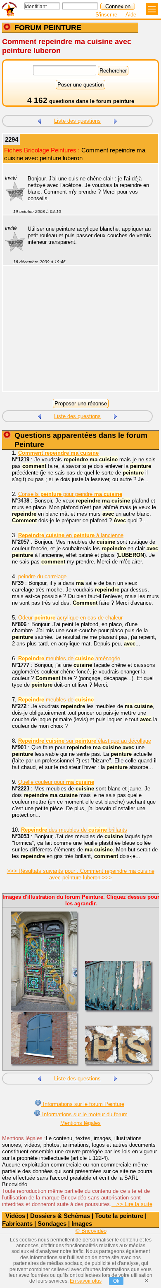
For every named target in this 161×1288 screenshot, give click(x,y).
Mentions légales (80, 1123)
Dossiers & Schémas (60, 1215)
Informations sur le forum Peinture (82, 1104)
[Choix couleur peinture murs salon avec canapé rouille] (115, 120)
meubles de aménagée (69, 658)
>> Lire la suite (131, 1204)
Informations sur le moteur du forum (84, 1114)
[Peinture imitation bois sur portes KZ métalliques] (39, 120)
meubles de (56, 700)
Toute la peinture (119, 1215)
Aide (130, 15)
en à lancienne (70, 535)
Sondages (52, 1223)
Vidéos (15, 1215)
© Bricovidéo (91, 1231)
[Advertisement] (76, 333)
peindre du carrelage (42, 576)
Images (81, 1223)
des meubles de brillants (74, 830)
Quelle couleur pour (56, 782)
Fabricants (17, 1223)
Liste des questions (77, 121)
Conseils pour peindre (70, 494)
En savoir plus (86, 1281)
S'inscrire (106, 15)
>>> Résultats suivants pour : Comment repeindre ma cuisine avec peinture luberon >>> (80, 874)
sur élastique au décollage (84, 741)
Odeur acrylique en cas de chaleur (70, 618)
